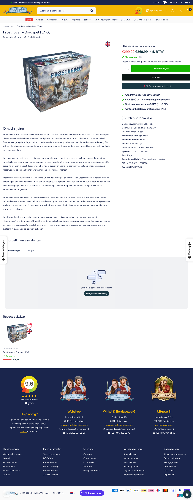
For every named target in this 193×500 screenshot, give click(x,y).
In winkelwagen (161, 68)
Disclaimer (169, 470)
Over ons (88, 448)
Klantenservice (11, 448)
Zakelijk (87, 19)
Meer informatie (52, 448)
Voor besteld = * (147, 99)
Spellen (39, 19)
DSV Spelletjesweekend (106, 19)
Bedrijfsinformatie (91, 470)
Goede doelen (89, 458)
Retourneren (9, 466)
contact (23, 431)
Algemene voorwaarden (175, 454)
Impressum (169, 474)
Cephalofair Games (12, 37)
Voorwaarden (171, 448)
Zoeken (91, 10)
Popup (140, 57)
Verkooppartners (133, 448)
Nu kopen (156, 77)
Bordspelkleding (51, 466)
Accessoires (52, 19)
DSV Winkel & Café (143, 19)
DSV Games (162, 19)
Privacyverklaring (172, 458)
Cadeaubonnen (50, 462)
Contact (156, 2)
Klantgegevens (171, 462)
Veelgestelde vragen (12, 454)
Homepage (8, 26)
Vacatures (88, 466)
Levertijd (7, 458)
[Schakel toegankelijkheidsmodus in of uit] (165, 3)
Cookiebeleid (170, 466)
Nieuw (65, 19)
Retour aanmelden (11, 470)
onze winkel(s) (148, 46)
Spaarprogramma (51, 454)
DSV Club (48, 458)
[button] (129, 66)
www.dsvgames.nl (163, 425)
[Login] (173, 10)
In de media (88, 462)
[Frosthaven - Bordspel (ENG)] (17, 333)
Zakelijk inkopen (50, 474)
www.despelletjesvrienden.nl (74, 425)
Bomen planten (50, 470)
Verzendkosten (10, 462)
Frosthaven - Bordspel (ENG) (16, 352)
